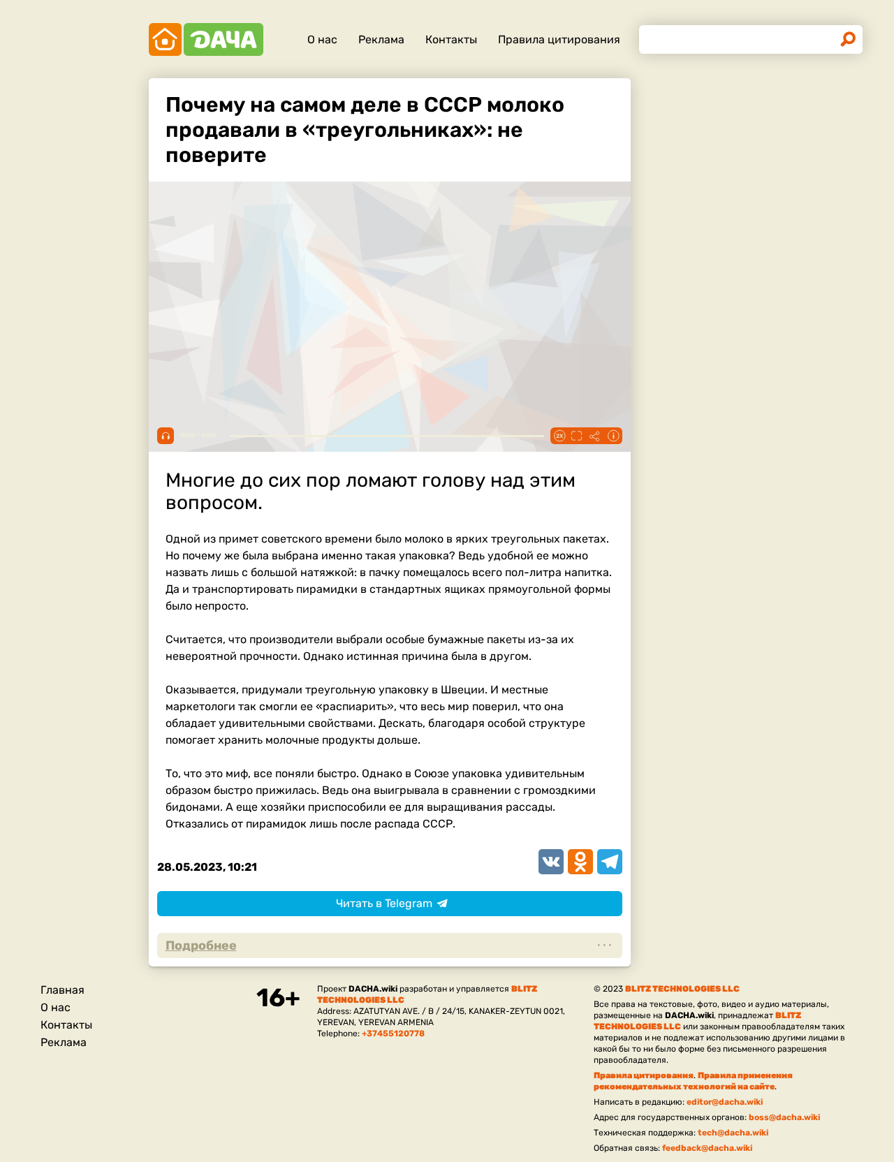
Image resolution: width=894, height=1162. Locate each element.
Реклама (381, 39)
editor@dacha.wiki (725, 1102)
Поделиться (595, 435)
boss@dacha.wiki (784, 1117)
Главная (63, 989)
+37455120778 (393, 1033)
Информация (613, 435)
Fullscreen (577, 435)
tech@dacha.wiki (733, 1133)
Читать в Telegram (384, 903)
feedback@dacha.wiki (707, 1148)
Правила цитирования (559, 39)
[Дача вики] (206, 39)
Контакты (451, 39)
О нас (322, 39)
